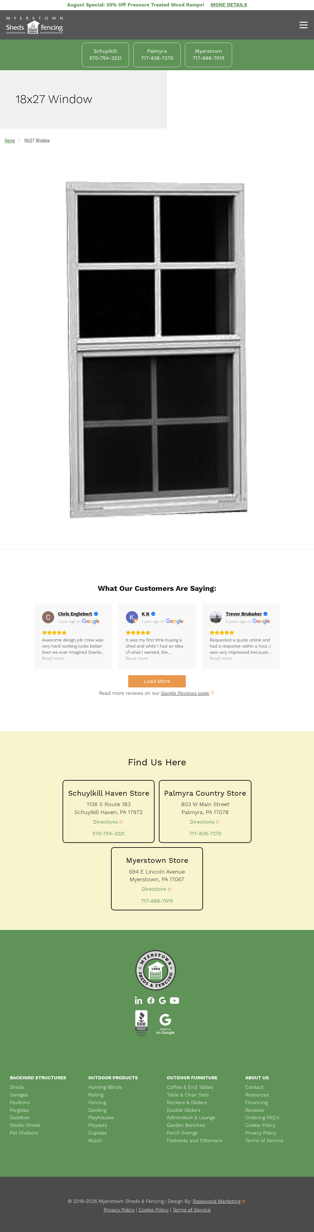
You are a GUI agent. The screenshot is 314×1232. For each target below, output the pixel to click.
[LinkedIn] (139, 1000)
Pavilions (20, 1102)
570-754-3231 (109, 833)
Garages (19, 1095)
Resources (257, 1095)
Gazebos (19, 1117)
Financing (256, 1102)
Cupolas (97, 1133)
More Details (229, 5)
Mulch (95, 1140)
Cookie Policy (260, 1125)
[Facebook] (151, 1000)
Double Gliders (183, 1110)
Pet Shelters (24, 1133)
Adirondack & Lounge (191, 1117)
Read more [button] (53, 658)
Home (10, 140)
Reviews (254, 1110)
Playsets (97, 1125)
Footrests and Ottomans (195, 1140)
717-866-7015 (157, 901)
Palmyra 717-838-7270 (157, 54)
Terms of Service (264, 1140)
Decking (97, 1110)
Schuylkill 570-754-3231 (106, 54)
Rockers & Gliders (187, 1102)
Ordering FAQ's (262, 1117)
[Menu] (302, 25)
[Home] (44, 25)
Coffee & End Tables (190, 1087)
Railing (95, 1095)
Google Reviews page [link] (185, 693)
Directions (105, 822)
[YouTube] (174, 1000)
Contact (254, 1087)
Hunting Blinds (105, 1087)
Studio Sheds (25, 1125)
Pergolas (19, 1110)
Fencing (97, 1102)
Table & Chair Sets (188, 1095)
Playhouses (101, 1117)
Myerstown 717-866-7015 (208, 54)
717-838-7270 (205, 833)
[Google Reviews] (162, 1000)
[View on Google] (48, 617)
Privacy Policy (260, 1133)
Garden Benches (186, 1125)
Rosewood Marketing (216, 1201)
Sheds (17, 1087)
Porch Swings (182, 1133)
